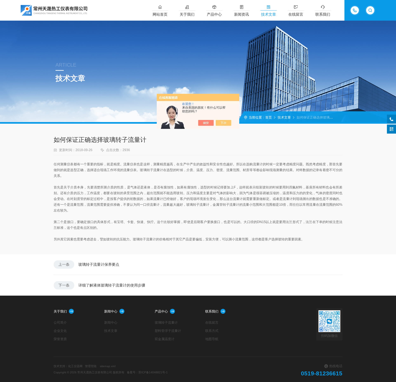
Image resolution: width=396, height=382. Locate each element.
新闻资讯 (241, 14)
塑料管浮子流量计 (168, 331)
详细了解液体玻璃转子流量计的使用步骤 (111, 285)
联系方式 (211, 331)
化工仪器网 (75, 366)
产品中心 (214, 14)
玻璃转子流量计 (166, 322)
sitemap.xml (108, 366)
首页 (268, 117)
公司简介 (60, 322)
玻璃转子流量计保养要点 (98, 264)
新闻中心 (110, 311)
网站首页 (160, 14)
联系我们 (322, 14)
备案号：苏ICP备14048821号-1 (147, 372)
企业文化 (60, 331)
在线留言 (295, 14)
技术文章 (268, 14)
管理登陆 (91, 366)
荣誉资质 (60, 339)
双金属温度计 (164, 339)
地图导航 (211, 339)
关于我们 (187, 14)
